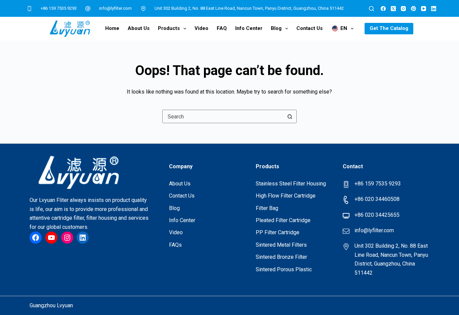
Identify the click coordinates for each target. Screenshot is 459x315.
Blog (276, 28)
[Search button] (290, 116)
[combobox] (223, 116)
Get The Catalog (389, 28)
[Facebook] (383, 8)
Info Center (248, 28)
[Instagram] (403, 8)
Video (201, 28)
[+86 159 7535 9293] (29, 8)
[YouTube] (423, 8)
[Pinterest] (413, 8)
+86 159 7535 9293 (59, 8)
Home (112, 28)
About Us (139, 28)
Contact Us (309, 28)
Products (169, 28)
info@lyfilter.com (115, 8)
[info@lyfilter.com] (88, 8)
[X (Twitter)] (393, 8)
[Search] (371, 8)
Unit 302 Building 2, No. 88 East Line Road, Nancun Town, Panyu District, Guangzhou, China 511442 (249, 8)
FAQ (222, 28)
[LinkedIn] (433, 8)
